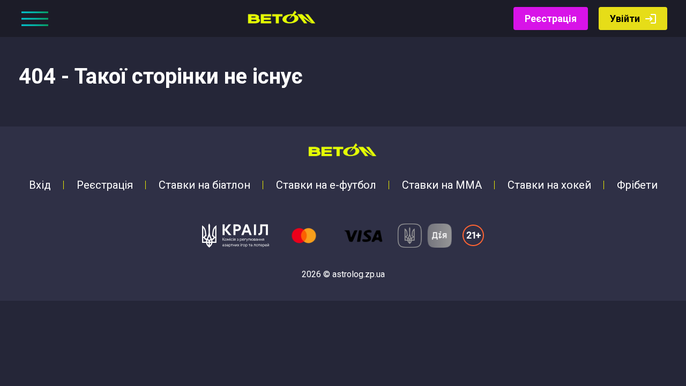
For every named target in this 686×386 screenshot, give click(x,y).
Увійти (625, 18)
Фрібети (637, 185)
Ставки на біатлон (204, 185)
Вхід (40, 185)
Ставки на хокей (549, 185)
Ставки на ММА (442, 185)
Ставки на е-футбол (326, 185)
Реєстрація (551, 18)
